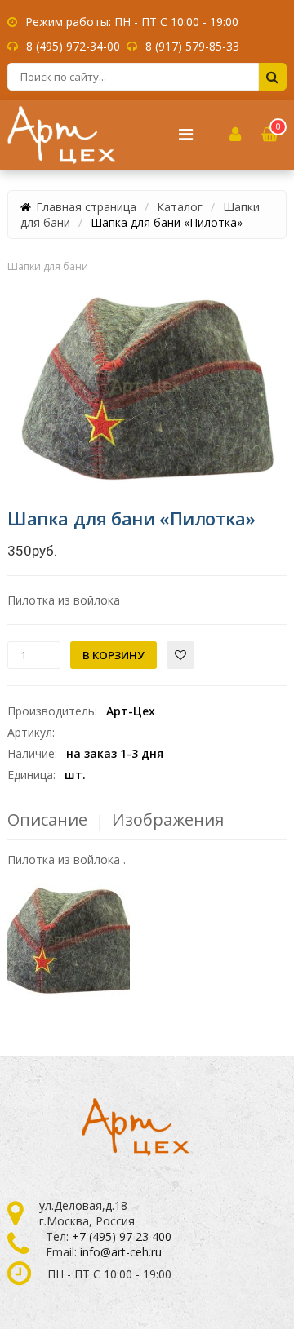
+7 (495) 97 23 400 (122, 1236)
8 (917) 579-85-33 (192, 46)
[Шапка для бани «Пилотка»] (147, 387)
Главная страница (86, 207)
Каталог (180, 207)
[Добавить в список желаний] (180, 655)
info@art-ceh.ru (121, 1252)
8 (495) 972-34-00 (73, 46)
